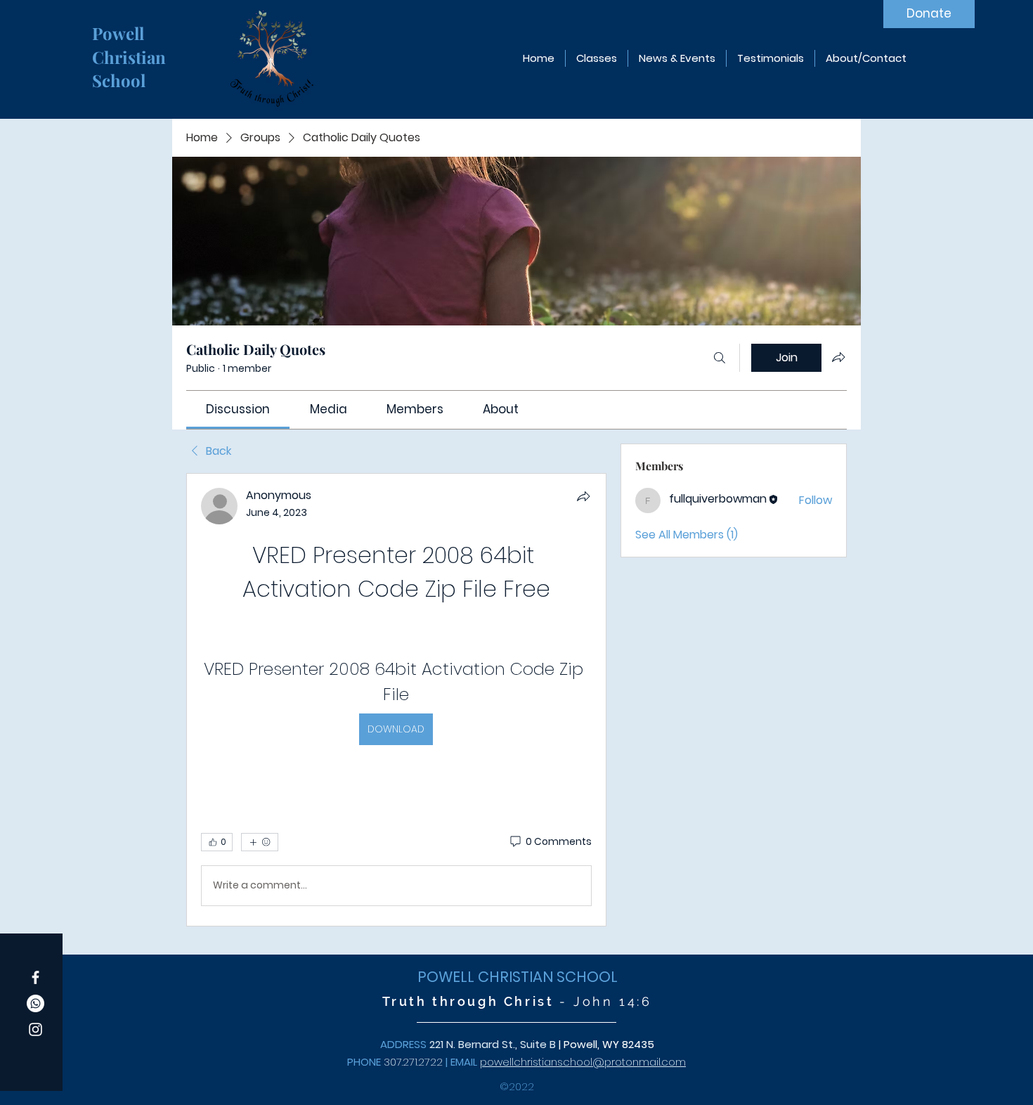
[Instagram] (35, 1029)
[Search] (719, 358)
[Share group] (838, 357)
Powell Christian (131, 45)
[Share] (583, 496)
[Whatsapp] (35, 1003)
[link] (238, 409)
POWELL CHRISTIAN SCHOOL (517, 977)
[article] (396, 699)
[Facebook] (35, 977)
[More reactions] (259, 842)
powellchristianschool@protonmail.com (583, 1061)
